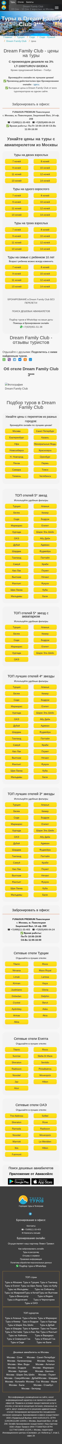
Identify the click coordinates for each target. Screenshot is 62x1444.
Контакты (31, 1226)
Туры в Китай (32, 1292)
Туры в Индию (45, 1296)
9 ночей (16, 167)
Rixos (45, 964)
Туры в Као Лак (31, 1332)
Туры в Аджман (31, 1328)
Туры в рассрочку (31, 1252)
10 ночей (45, 167)
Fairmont (16, 1154)
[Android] (19, 1182)
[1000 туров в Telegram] (30, 1214)
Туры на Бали (44, 1342)
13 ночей (16, 180)
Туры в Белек (29, 1318)
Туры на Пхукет (48, 1328)
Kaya (45, 983)
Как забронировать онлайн (31, 1249)
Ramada (16, 1128)
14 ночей (45, 180)
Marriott (17, 1141)
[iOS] (42, 1182)
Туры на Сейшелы (44, 1289)
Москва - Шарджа (48, 1378)
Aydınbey (16, 1009)
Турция (17, 506)
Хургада (16, 532)
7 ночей (16, 161)
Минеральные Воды (45, 444)
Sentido (45, 1062)
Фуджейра (45, 551)
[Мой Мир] (31, 359)
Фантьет (16, 583)
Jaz (16, 1081)
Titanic (16, 964)
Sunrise (17, 1056)
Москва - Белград (31, 1388)
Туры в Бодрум (30, 1321)
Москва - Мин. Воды (18, 1364)
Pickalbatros (45, 1069)
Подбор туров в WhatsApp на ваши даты (31, 319)
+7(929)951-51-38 (32, 327)
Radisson (16, 1069)
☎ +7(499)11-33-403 (18, 122)
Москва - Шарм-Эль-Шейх (20, 1374)
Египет (45, 525)
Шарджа (16, 551)
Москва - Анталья (45, 1364)
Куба (45, 589)
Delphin (45, 996)
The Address (16, 1115)
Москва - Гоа (33, 1381)
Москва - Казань (46, 1360)
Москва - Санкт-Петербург (41, 1357)
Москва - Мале (49, 1381)
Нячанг (45, 577)
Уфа (16, 444)
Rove (45, 1122)
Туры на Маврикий (14, 1292)
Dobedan (16, 996)
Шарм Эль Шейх (45, 532)
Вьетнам (16, 577)
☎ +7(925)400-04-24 (43, 122)
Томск (45, 469)
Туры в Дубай (47, 1325)
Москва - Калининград (19, 1360)
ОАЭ (16, 538)
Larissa (45, 977)
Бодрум (45, 519)
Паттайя (45, 557)
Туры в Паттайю (13, 1332)
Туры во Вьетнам (48, 1292)
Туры (12, 2)
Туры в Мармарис (47, 1318)
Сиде (16, 519)
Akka (16, 1022)
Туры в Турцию (31, 1282)
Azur (16, 1088)
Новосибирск (17, 450)
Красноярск (45, 450)
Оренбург (45, 456)
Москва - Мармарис (43, 1367)
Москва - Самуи (13, 1378)
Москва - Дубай (30, 1378)
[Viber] (10, 359)
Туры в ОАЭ (31, 1303)
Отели (21, 2)
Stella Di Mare (45, 1056)
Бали (45, 596)
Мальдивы (16, 596)
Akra (45, 1015)
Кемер (45, 512)
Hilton (45, 1081)
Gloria (45, 989)
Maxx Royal (45, 970)
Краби (45, 564)
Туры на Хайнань (17, 1335)
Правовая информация (31, 1259)
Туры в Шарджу (13, 1328)
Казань (45, 437)
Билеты (30, 2)
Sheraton (16, 1062)
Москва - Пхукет (47, 1374)
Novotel (17, 1075)
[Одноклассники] (26, 359)
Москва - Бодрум (17, 1367)
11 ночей (16, 174)
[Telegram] (15, 359)
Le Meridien (45, 1141)
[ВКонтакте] (20, 359)
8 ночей (45, 161)
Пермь (45, 463)
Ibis (16, 1148)
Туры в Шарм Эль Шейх (20, 1325)
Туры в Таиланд (48, 1282)
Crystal (16, 1002)
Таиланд (16, 557)
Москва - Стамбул (43, 1385)
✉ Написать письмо (31, 1233)
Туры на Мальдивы (18, 1289)
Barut (45, 1002)
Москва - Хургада (17, 1371)
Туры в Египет (12, 1285)
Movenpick (45, 1075)
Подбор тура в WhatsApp (32, 1266)
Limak (16, 977)
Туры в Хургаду (48, 1321)
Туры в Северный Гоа (18, 1339)
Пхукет (45, 570)
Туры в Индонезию (17, 1299)
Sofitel (45, 1115)
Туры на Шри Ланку (31, 1285)
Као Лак (16, 570)
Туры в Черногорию (44, 1299)
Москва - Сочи (14, 1357)
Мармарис (16, 525)
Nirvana (17, 970)
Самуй (16, 564)
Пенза (16, 463)
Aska (45, 1009)
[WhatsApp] (4, 359)
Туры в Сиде (17, 1342)
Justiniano (16, 989)
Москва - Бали (16, 1385)
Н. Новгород (16, 456)
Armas (16, 1015)
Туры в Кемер (12, 1321)
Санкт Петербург (45, 431)
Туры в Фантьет (48, 1332)
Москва (17, 431)
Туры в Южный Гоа (45, 1339)
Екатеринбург (16, 437)
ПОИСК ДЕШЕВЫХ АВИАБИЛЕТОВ (31, 311)
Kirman (16, 983)
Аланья (45, 506)
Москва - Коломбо (15, 1381)
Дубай (16, 544)
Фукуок (45, 583)
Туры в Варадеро (44, 1335)
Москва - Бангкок (44, 1371)
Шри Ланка (16, 589)
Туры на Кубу (50, 1285)
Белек (16, 512)
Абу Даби (45, 538)
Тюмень (16, 476)
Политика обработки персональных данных (31, 1263)
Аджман (45, 544)
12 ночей (45, 174)
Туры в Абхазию (13, 1282)
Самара (16, 469)
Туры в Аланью (13, 1318)
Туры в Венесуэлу (18, 1296)
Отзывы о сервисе (31, 1256)
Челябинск (45, 476)
